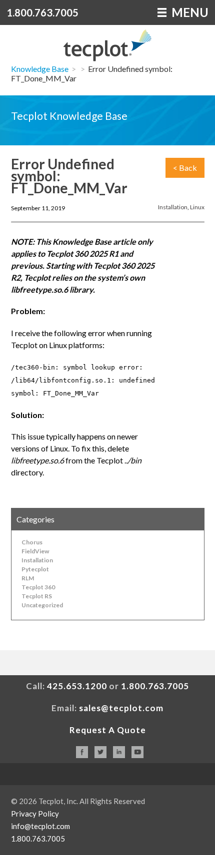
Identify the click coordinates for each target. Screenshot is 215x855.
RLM (28, 578)
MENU (188, 12)
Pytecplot (35, 569)
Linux (197, 207)
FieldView (35, 551)
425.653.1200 (77, 686)
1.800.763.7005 (42, 12)
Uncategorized (42, 605)
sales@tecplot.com (121, 708)
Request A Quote (108, 730)
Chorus (32, 542)
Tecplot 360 (38, 587)
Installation (173, 207)
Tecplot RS (37, 596)
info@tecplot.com (40, 826)
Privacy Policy (35, 813)
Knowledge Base (39, 68)
